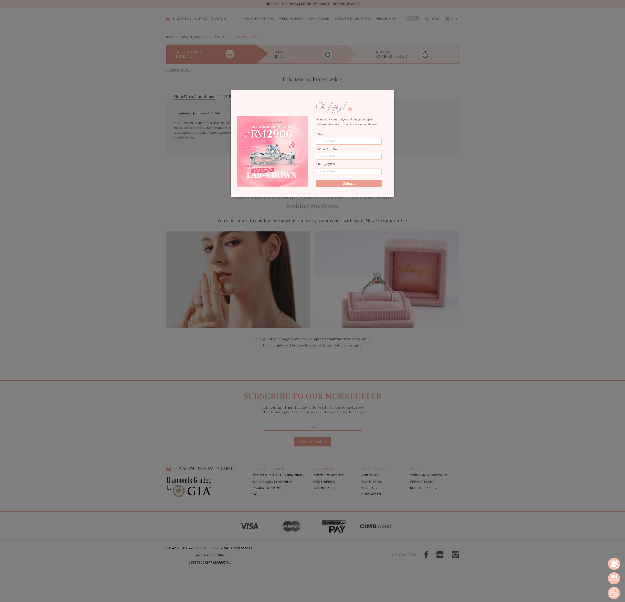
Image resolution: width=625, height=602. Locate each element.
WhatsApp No (327, 149)
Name (322, 134)
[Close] (387, 97)
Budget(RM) (326, 164)
